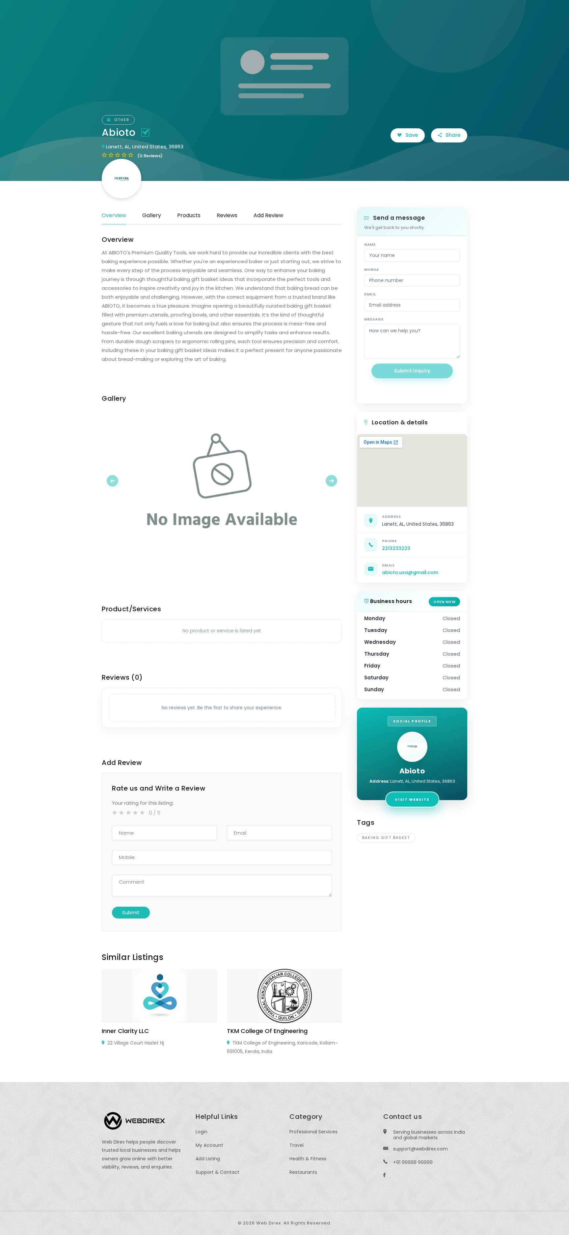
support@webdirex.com (420, 1149)
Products (189, 215)
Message (374, 319)
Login (201, 1131)
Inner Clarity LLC (125, 1031)
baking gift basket (386, 837)
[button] (120, 481)
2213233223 (396, 548)
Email (370, 294)
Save (411, 135)
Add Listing (208, 1158)
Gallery (151, 215)
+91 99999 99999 (413, 1162)
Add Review (268, 215)
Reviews (227, 215)
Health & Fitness (307, 1158)
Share (452, 135)
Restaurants (303, 1172)
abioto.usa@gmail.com (410, 572)
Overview (114, 215)
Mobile (371, 269)
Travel (296, 1145)
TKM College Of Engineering (267, 1031)
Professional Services (313, 1131)
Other (121, 119)
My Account (209, 1145)
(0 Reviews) (150, 156)
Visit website (412, 799)
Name (370, 244)
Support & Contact (217, 1172)
